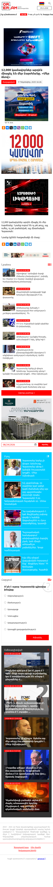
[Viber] (18, 127)
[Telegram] (30, 127)
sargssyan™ (42, 859)
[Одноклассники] (3, 127)
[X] (11, 127)
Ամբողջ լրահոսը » (26, 393)
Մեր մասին (36, 847)
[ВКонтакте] (7, 127)
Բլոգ (7, 456)
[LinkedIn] (15, 127)
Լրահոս (6, 264)
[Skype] (26, 127)
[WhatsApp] (22, 127)
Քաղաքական (9, 82)
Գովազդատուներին (27, 850)
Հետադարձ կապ (21, 847)
